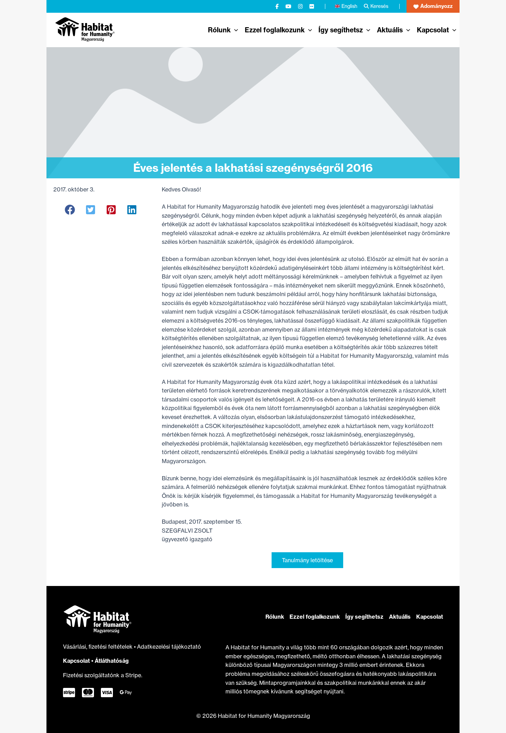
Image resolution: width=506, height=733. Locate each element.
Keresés (379, 6)
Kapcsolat (76, 660)
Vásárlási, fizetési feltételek (98, 646)
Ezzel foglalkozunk (314, 616)
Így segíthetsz (364, 616)
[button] (433, 6)
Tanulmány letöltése (307, 560)
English (349, 6)
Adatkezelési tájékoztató (169, 646)
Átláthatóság (112, 660)
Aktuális (400, 616)
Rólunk (274, 616)
